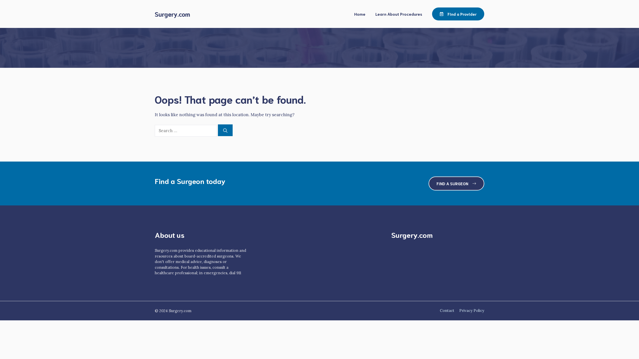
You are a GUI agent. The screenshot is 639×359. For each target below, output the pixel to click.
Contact (447, 310)
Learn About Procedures (398, 13)
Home (359, 13)
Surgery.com (172, 14)
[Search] (225, 130)
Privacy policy (471, 310)
